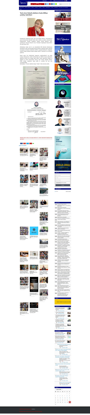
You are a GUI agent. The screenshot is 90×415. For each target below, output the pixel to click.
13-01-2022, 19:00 (64, 369)
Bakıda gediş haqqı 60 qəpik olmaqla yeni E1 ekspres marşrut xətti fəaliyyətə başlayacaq (60, 338)
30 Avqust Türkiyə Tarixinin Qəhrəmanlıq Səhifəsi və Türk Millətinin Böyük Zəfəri (24, 154)
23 (69, 401)
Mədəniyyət (29, 16)
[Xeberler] (23, 3)
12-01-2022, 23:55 (64, 382)
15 (67, 399)
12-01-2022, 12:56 (64, 375)
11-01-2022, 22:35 (64, 386)
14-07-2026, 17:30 (61, 324)
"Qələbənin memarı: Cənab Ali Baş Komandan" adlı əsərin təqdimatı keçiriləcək (34, 258)
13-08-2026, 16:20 (61, 315)
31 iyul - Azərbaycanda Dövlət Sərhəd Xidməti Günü (44, 195)
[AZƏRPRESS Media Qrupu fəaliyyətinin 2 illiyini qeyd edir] (34, 231)
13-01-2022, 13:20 (64, 363)
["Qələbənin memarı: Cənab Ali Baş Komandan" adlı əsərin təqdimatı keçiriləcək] (34, 253)
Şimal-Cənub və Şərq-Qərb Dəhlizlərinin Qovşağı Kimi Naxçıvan (34, 169)
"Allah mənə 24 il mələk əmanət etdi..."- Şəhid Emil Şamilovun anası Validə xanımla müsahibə (34, 210)
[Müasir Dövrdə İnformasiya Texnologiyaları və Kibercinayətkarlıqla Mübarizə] (34, 150)
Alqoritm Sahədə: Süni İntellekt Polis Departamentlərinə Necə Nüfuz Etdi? (33, 272)
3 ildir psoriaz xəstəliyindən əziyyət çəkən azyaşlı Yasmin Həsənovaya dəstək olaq (34, 294)
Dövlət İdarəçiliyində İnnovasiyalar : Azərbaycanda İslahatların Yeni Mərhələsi (24, 169)
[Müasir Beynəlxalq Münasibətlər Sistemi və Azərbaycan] (44, 179)
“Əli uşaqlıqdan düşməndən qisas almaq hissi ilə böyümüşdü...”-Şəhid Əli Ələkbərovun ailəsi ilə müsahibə (44, 159)
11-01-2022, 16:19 (64, 355)
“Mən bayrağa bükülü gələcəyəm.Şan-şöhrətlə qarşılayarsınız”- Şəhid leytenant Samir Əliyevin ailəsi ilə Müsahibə (43, 286)
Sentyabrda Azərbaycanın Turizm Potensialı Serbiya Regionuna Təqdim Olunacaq (24, 272)
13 (62, 399)
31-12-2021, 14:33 (60, 344)
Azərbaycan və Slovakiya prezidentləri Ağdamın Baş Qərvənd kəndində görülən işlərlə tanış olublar (44, 246)
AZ (66, 0)
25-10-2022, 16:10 (60, 340)
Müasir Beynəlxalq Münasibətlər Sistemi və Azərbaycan (43, 185)
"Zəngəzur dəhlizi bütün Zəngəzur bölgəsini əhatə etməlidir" (63, 380)
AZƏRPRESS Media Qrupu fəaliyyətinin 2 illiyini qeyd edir (34, 237)
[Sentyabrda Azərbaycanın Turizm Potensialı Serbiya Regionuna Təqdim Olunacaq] (24, 267)
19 (60, 401)
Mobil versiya (45, 0)
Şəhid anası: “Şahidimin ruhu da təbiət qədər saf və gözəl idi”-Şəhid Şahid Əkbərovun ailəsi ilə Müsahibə (24, 287)
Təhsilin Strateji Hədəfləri (43, 168)
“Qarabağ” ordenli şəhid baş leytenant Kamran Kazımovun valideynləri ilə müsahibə (44, 261)
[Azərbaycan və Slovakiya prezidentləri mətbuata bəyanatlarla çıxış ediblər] (44, 229)
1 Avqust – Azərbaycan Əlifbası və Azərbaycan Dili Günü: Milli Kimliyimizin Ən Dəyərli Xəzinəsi (24, 206)
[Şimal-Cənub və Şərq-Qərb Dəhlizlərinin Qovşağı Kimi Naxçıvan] (34, 165)
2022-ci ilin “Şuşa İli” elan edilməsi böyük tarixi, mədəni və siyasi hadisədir (64, 353)
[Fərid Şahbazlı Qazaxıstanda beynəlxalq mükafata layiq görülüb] (44, 202)
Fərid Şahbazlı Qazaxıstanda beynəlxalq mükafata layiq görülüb (44, 206)
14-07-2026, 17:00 (61, 329)
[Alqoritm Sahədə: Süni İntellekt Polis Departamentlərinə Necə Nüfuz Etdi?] (34, 267)
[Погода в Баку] (62, 191)
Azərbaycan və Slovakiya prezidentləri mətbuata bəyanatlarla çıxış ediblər (43, 234)
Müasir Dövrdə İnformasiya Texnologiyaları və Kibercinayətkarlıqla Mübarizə (34, 154)
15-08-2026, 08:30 (61, 312)
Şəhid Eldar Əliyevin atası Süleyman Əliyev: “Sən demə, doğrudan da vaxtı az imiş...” (24, 313)
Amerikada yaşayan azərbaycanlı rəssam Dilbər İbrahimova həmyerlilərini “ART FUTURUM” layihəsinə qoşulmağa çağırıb (34, 311)
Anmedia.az (33, 410)
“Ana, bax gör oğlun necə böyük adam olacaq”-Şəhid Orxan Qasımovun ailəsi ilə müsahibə (34, 185)
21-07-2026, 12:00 (61, 319)
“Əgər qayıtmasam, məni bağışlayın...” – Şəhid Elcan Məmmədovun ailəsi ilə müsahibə (24, 185)
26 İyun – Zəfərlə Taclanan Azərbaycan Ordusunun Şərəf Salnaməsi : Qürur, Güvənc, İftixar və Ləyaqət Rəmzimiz (44, 273)
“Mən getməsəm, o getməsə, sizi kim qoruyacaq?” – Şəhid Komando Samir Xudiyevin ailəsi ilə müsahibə (24, 238)
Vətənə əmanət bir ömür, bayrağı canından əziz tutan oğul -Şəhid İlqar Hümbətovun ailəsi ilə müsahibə (44, 223)
